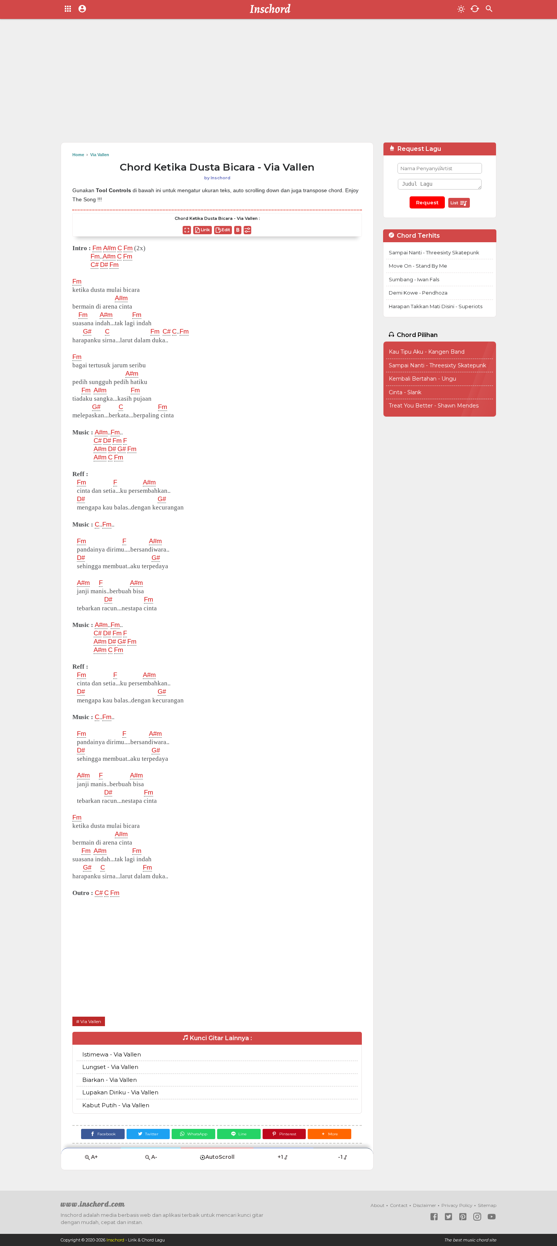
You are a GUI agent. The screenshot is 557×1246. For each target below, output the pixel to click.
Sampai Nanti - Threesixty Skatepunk (434, 252)
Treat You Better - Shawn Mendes (434, 405)
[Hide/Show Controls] (247, 230)
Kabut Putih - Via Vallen (115, 1105)
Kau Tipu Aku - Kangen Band (427, 351)
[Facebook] (434, 1216)
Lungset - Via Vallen (110, 1066)
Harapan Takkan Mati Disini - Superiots (435, 306)
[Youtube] (491, 1216)
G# (87, 331)
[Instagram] (477, 1216)
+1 (280, 1157)
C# (95, 264)
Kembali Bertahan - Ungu (422, 378)
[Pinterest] (463, 1216)
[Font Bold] (237, 230)
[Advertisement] (278, 83)
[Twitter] (448, 1216)
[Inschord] (272, 9)
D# (104, 264)
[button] (329, 1134)
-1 (340, 1157)
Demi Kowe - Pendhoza (418, 293)
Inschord (115, 1240)
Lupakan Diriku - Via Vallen (120, 1092)
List (455, 202)
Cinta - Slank (405, 392)
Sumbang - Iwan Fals (414, 279)
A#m (109, 248)
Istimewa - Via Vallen (111, 1054)
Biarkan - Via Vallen (109, 1079)
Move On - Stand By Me (418, 266)
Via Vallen (90, 1021)
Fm (97, 248)
